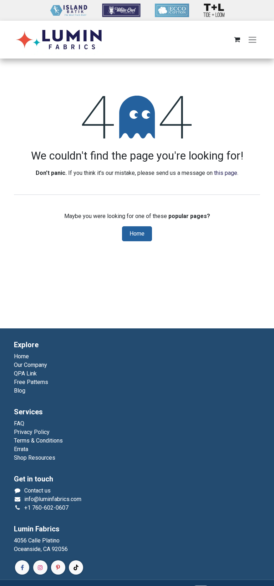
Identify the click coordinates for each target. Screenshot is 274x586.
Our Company (30, 365)
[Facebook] (22, 567)
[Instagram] (40, 567)
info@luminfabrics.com (52, 499)
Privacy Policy (32, 432)
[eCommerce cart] (237, 39)
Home (137, 233)
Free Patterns (31, 382)
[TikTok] (76, 567)
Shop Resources (34, 457)
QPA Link (25, 373)
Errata (21, 449)
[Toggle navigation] (252, 40)
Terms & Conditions (38, 440)
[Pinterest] (58, 567)
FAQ (19, 423)
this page (225, 173)
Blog (19, 390)
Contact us (37, 490)
